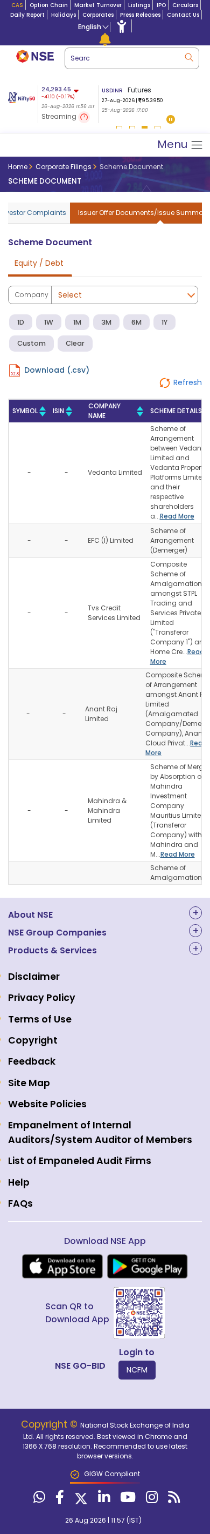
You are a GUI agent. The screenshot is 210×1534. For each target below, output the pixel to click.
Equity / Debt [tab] (39, 263)
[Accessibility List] (121, 25)
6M (136, 322)
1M (77, 322)
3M (106, 322)
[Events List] (105, 38)
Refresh (187, 382)
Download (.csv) (56, 370)
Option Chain (49, 5)
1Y (164, 322)
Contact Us (183, 15)
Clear (75, 343)
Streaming (59, 116)
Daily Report (27, 15)
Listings (139, 5)
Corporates (98, 15)
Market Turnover (98, 5)
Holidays (63, 15)
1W (48, 322)
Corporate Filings (64, 166)
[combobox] (132, 58)
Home (17, 166)
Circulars (185, 5)
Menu (173, 144)
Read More (177, 516)
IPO (161, 5)
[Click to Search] (188, 56)
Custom (31, 343)
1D (20, 322)
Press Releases (140, 15)
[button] (170, 120)
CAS (17, 5)
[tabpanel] (137, 100)
